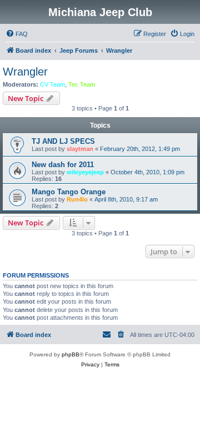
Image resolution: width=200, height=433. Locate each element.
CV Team (52, 84)
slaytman (80, 148)
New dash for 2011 (63, 164)
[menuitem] (17, 34)
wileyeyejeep (85, 172)
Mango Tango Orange (69, 192)
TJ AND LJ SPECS (63, 141)
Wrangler (25, 72)
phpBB (70, 354)
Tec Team (81, 84)
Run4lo (77, 199)
